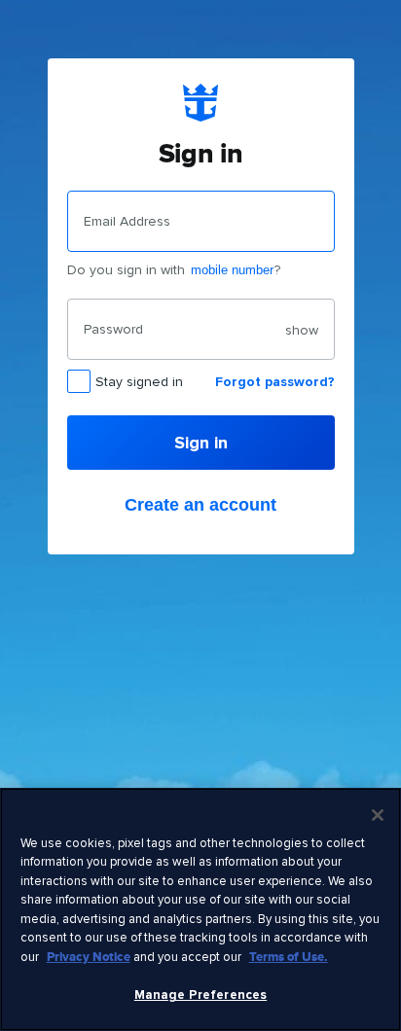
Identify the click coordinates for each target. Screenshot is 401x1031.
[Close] (377, 815)
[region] (200, 909)
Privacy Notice (88, 957)
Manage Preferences (200, 995)
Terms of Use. (288, 957)
